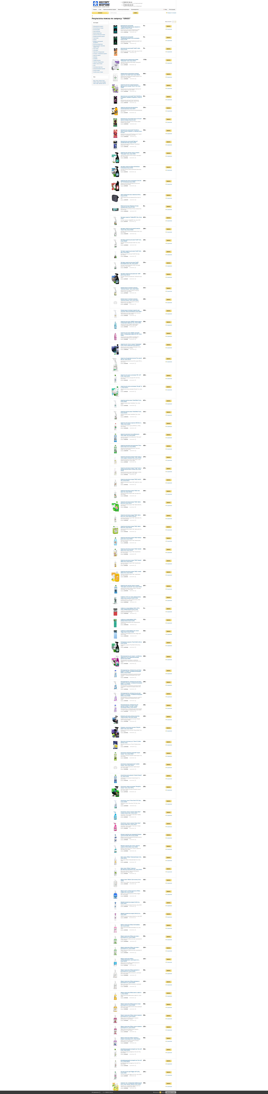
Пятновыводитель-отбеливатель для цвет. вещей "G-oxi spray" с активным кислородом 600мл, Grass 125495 (131, 694)
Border (100, 80)
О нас (100, 9)
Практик (100, 83)
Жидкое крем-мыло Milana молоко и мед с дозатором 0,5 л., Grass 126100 (131, 1004)
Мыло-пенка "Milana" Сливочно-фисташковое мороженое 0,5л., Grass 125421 (131, 869)
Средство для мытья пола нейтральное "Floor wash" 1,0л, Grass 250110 (130, 435)
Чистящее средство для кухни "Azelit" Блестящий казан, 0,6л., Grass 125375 (130, 263)
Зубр (97, 83)
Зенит (94, 83)
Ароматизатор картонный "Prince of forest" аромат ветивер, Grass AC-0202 (131, 119)
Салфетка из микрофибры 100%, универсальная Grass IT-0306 (128, 620)
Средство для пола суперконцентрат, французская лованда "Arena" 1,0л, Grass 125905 (130, 86)
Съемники (95, 58)
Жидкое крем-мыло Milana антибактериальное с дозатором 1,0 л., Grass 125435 (130, 960)
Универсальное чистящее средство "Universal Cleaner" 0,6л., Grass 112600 (130, 288)
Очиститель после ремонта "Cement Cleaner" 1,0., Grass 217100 (131, 776)
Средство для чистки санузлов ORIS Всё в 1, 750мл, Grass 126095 (131, 423)
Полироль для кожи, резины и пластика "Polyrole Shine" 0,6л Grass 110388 (130, 717)
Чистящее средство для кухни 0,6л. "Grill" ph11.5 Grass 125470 (130, 274)
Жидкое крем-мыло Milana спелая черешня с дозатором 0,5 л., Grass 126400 (131, 1016)
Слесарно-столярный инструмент (100, 53)
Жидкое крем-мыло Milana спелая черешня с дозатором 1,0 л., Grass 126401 (131, 1027)
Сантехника (95, 50)
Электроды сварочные (98, 67)
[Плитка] (173, 22)
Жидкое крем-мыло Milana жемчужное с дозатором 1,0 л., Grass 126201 (130, 982)
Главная (95, 9)
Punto (100, 82)
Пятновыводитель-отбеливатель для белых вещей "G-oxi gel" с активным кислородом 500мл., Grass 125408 (131, 671)
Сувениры (95, 57)
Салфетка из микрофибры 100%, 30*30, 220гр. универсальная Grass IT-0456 (130, 609)
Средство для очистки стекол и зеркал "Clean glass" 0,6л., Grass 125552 (130, 153)
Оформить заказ (171, 1092)
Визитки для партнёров (123, 9)
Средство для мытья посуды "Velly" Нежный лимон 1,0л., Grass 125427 (131, 561)
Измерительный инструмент (99, 36)
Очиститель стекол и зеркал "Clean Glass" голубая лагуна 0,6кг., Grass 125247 (131, 812)
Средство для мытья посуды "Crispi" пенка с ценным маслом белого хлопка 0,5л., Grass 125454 (131, 469)
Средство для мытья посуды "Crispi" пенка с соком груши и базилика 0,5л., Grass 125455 (131, 457)
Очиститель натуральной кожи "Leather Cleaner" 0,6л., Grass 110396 (130, 764)
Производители (134, 9)
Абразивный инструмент (98, 26)
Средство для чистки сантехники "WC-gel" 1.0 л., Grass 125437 (131, 387)
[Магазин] (92, 16)
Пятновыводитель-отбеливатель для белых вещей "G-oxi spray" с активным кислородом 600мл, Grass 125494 (131, 683)
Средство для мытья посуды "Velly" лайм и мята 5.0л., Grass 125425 (131, 527)
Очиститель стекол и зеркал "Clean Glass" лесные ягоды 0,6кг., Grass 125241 (131, 824)
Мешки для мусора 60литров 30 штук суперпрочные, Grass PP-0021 (129, 206)
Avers (97, 80)
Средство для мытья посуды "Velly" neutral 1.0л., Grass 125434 (131, 480)
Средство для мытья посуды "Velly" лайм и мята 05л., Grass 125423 (131, 502)
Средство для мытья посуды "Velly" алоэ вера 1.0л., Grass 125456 (130, 491)
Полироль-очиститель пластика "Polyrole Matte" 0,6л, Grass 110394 (130, 728)
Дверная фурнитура (97, 33)
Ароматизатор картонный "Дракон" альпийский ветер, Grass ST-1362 (129, 142)
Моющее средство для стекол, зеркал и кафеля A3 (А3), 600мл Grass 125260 (130, 846)
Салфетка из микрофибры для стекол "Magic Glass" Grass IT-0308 (130, 631)
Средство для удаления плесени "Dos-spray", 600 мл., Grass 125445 (131, 359)
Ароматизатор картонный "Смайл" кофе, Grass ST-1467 (130, 49)
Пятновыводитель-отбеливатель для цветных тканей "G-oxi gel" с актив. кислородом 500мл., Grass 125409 (129, 706)
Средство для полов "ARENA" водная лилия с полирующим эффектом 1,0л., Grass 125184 (131, 322)
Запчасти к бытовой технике (99, 34)
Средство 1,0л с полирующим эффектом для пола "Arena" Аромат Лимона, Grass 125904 (131, 1083)
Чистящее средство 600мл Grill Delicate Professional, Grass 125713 (130, 167)
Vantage (104, 82)
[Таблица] (175, 22)
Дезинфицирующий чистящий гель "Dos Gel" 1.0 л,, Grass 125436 (131, 1061)
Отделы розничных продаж (109, 9)
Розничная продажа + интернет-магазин (101, 6)
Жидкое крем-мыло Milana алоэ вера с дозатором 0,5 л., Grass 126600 (130, 937)
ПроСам (104, 83)
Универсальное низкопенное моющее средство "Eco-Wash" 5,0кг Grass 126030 (130, 74)
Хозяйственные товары (98, 72)
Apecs (94, 80)
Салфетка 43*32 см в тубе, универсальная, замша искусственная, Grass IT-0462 (131, 597)
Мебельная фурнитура (98, 44)
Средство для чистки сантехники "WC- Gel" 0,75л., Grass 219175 (131, 375)
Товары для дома (96, 60)
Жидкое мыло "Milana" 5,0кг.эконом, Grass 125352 (131, 880)
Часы (94, 65)
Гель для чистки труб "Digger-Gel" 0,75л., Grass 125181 (130, 1072)
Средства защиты (96, 55)
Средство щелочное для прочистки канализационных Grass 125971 (129, 108)
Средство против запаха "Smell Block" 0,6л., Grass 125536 (131, 401)
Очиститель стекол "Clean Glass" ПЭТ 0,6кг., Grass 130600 (131, 801)
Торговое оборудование (98, 62)
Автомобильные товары (98, 28)
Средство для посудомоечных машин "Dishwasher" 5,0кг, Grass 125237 (129, 60)
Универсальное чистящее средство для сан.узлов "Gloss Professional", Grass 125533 (131, 311)
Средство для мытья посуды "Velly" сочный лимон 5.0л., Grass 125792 (131, 572)
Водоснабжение (96, 31)
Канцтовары (95, 38)
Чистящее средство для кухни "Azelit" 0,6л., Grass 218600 (131, 240)
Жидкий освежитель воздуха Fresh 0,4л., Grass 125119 (130, 903)
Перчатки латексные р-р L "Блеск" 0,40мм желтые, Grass (131, 742)
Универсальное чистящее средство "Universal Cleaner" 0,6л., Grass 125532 (129, 299)
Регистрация (172, 9)
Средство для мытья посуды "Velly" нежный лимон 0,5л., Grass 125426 (131, 549)
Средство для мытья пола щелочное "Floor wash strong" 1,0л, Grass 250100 (131, 446)
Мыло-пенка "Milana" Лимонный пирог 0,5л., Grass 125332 (131, 857)
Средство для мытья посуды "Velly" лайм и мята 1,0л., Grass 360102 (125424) (131, 515)
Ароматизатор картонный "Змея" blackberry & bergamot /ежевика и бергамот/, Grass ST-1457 (131, 97)
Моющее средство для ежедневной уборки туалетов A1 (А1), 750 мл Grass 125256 (131, 835)
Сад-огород (95, 48)
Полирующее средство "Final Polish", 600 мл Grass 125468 (131, 642)
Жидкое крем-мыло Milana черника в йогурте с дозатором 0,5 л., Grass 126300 (130, 1038)
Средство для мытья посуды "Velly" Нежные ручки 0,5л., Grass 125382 (131, 538)
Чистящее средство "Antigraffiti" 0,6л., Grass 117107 (131, 218)
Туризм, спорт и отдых (97, 63)
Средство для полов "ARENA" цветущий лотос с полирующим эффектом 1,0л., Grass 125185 (131, 334)
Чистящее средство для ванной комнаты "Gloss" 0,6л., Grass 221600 (130, 229)
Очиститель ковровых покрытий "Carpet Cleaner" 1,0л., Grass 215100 (130, 753)
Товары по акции (171, 12)
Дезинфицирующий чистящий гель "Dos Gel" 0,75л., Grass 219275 (131, 1049)
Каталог (100, 12)
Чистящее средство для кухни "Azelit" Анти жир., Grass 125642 (131, 252)
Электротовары (96, 70)
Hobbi (98, 82)
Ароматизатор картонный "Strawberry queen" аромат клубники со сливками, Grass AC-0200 (131, 131)
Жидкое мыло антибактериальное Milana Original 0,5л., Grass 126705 (130, 891)
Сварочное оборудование (98, 51)
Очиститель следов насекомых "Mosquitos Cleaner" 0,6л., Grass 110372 (131, 787)
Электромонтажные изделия (99, 68)
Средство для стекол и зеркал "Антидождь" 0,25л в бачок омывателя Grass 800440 (131, 345)
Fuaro (103, 80)
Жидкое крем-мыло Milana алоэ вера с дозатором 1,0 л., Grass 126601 (130, 948)
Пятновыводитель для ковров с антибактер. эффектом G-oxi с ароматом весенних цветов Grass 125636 (131, 657)
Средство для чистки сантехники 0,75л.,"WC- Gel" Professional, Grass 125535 (131, 181)
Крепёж (94, 39)
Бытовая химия (96, 29)
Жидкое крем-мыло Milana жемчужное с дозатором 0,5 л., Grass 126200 (130, 970)
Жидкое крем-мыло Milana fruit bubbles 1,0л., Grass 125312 (130, 925)
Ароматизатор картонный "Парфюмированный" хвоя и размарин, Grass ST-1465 (130, 38)
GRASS (94, 82)
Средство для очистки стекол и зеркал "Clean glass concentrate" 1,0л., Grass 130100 (131, 586)
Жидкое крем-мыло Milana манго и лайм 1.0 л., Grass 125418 (131, 993)
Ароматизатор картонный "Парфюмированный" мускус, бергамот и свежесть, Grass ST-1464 (130, 27)
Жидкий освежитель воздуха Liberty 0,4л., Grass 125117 (130, 914)
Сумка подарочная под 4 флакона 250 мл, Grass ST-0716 (131, 195)
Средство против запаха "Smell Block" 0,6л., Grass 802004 (131, 412)
